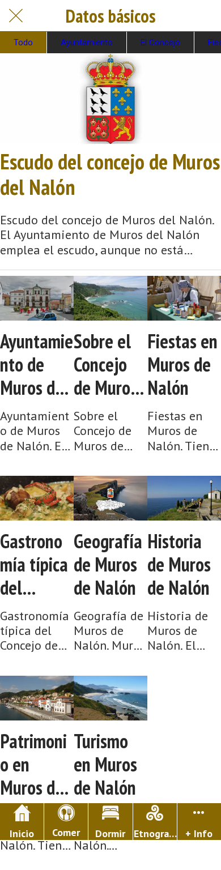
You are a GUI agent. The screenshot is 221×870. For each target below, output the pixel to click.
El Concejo (160, 42)
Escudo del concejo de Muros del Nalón (110, 174)
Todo (23, 42)
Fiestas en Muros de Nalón (182, 364)
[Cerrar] (16, 16)
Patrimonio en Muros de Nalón (33, 764)
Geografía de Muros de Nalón (108, 564)
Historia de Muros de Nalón (179, 564)
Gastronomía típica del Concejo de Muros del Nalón (34, 564)
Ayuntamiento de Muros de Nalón (36, 364)
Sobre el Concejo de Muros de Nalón (105, 364)
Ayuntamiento (87, 42)
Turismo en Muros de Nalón (105, 764)
